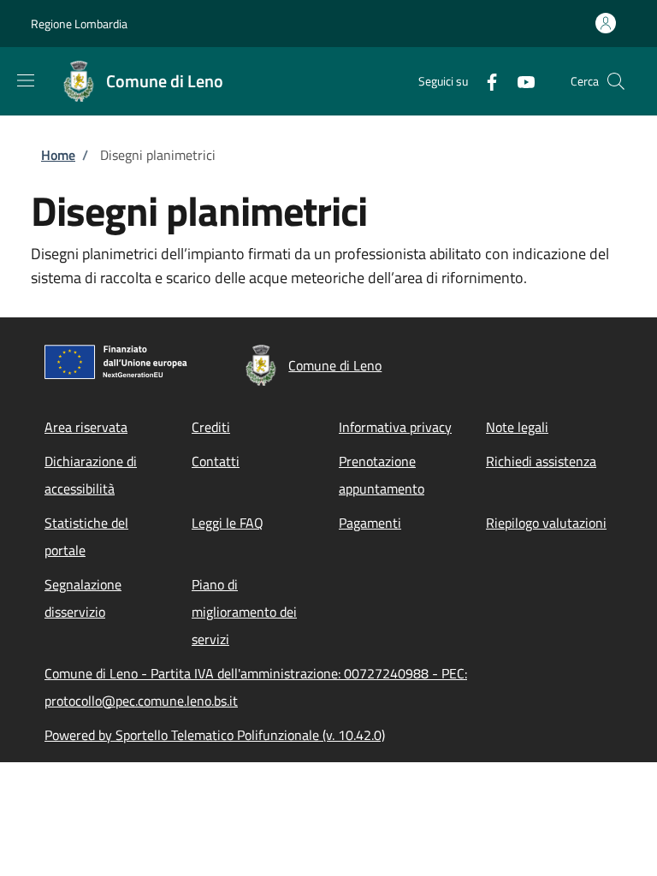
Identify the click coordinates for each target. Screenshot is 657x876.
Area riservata (85, 427)
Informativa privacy (395, 427)
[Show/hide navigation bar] (25, 80)
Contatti (216, 461)
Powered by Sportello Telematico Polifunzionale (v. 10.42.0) (214, 735)
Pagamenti (370, 522)
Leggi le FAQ (227, 522)
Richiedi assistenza (541, 461)
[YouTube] (519, 80)
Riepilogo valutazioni (546, 522)
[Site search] (616, 81)
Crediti (211, 427)
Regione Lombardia (79, 24)
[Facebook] (485, 80)
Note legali (517, 427)
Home (58, 155)
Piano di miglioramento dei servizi (244, 611)
